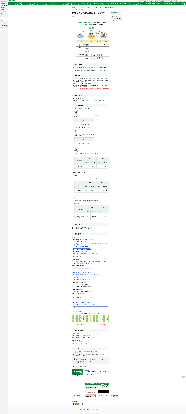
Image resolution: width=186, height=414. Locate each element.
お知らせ (175, 1)
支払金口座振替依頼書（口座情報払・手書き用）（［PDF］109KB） (85, 297)
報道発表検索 (3, 23)
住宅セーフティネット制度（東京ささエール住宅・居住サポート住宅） (50, 4)
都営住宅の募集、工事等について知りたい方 (154, 3)
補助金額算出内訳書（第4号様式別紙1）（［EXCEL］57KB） (84, 304)
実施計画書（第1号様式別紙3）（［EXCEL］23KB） (82, 246)
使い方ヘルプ (86, 409)
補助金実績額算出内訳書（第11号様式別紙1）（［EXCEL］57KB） (85, 274)
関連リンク (98, 409)
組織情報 (145, 1)
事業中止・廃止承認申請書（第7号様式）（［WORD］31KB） (84, 309)
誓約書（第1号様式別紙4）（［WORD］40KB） (81, 248)
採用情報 (151, 1)
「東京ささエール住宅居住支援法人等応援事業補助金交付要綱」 (86, 351)
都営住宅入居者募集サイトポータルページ (172, 3)
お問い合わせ (74, 409)
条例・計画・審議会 (169, 1)
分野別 (140, 1)
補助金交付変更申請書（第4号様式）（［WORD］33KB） (83, 302)
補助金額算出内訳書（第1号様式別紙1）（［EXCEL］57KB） (84, 241)
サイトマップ (93, 409)
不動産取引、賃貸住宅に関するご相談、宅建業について (120, 3)
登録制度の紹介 (76, 355)
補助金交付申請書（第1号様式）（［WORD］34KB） (82, 239)
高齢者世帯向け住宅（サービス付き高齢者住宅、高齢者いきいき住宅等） (70, 4)
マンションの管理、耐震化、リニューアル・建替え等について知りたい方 (17, 4)
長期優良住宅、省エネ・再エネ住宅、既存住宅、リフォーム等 (100, 4)
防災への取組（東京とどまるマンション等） (138, 4)
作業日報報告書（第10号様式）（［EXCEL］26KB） (82, 267)
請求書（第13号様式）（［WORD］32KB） (80, 296)
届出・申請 (156, 1)
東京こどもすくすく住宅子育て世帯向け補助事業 (86, 4)
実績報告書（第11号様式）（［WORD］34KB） (81, 272)
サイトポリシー (80, 409)
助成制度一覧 (162, 1)
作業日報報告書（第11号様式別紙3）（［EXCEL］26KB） (83, 279)
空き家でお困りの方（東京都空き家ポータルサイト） (33, 4)
